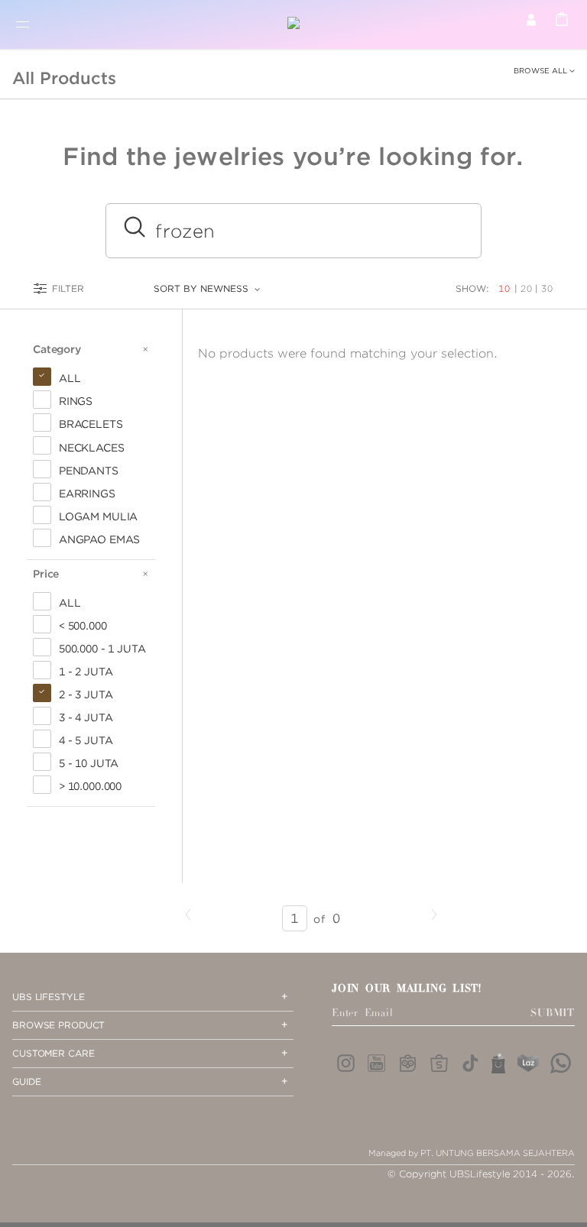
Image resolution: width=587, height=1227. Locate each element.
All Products (64, 78)
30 (547, 288)
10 (506, 288)
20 (527, 288)
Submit (552, 1013)
